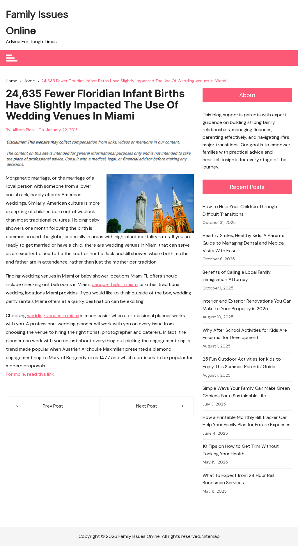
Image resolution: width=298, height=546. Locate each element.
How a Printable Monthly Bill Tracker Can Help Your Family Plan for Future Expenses (246, 421)
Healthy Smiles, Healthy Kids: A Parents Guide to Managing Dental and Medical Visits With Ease (244, 242)
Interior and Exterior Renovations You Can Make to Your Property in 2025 (247, 305)
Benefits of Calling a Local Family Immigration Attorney (237, 276)
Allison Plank (24, 129)
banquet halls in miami (115, 284)
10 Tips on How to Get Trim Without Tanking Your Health (241, 450)
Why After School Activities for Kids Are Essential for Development (245, 334)
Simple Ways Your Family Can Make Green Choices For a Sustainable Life (246, 392)
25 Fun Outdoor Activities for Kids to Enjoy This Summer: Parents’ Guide (242, 363)
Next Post (146, 406)
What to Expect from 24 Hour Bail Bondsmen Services (238, 479)
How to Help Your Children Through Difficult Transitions (240, 210)
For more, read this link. (30, 374)
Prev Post (53, 406)
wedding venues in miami (53, 315)
